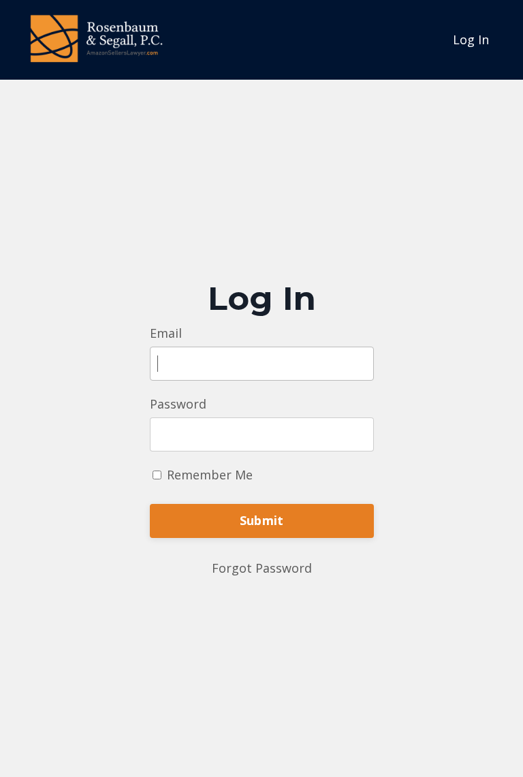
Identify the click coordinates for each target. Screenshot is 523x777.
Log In (471, 39)
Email (166, 333)
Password (178, 404)
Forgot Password (262, 568)
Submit (262, 520)
